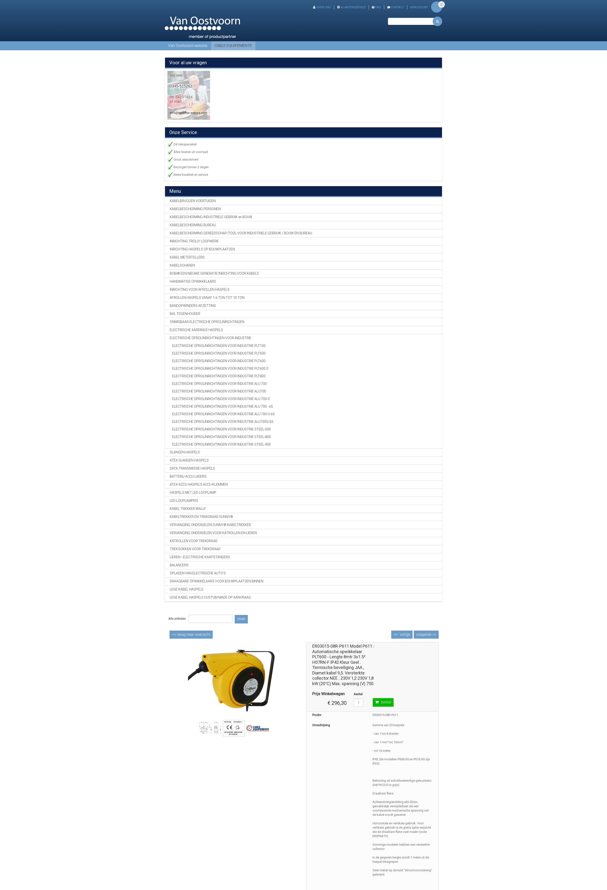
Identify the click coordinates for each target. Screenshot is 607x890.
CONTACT (397, 7)
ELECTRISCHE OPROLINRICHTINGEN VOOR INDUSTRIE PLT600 (219, 361)
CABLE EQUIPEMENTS (233, 45)
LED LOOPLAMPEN (184, 501)
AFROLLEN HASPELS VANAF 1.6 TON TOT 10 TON (207, 298)
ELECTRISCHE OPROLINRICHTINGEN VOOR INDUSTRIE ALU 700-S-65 (223, 414)
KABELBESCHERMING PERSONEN (195, 209)
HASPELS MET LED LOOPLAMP (193, 492)
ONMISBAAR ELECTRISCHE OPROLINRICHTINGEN (207, 322)
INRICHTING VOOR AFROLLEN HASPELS (200, 289)
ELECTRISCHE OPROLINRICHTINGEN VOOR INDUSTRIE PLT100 (219, 346)
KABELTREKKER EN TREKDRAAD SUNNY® (201, 517)
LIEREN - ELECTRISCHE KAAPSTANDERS (200, 557)
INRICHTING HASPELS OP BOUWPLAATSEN (202, 249)
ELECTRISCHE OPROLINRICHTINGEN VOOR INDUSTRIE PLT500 (219, 353)
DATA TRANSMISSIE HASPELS (192, 468)
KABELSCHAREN (182, 265)
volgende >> (426, 634)
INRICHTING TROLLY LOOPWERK (194, 241)
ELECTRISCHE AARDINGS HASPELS (196, 330)
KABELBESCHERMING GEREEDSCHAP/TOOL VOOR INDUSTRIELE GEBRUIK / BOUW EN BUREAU (241, 233)
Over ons (324, 7)
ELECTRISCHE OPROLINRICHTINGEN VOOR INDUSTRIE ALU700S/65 (222, 422)
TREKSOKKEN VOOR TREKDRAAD (195, 549)
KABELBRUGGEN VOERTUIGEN (193, 201)
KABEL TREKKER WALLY (188, 509)
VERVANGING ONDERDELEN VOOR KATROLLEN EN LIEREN (213, 533)
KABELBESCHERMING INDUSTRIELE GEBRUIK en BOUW (211, 217)
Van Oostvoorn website (187, 45)
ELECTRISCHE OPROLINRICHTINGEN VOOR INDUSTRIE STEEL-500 (221, 429)
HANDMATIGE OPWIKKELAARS (193, 281)
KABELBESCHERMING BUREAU (193, 225)
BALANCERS (179, 565)
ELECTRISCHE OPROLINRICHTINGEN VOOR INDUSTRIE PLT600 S (220, 368)
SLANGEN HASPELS (185, 452)
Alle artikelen (177, 618)
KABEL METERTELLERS (187, 257)
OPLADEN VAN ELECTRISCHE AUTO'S (198, 573)
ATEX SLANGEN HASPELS (189, 460)
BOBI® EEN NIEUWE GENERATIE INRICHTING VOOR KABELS (214, 273)
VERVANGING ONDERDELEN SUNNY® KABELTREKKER (210, 525)
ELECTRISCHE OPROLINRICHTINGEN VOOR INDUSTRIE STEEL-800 (221, 437)
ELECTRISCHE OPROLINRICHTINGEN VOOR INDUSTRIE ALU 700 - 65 (222, 406)
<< (191, 634)
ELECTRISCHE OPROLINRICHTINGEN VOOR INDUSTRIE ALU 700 (219, 384)
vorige (405, 634)
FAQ (378, 7)
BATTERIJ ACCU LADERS (188, 476)
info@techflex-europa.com (188, 113)
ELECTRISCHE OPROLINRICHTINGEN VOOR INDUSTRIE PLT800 (219, 376)
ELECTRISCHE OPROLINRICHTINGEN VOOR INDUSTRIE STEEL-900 (221, 444)
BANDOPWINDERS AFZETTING (193, 306)
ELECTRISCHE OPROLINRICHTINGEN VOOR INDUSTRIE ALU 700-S (221, 399)
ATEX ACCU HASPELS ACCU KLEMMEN (199, 484)
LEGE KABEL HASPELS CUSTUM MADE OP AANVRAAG (210, 597)
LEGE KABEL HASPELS (186, 589)
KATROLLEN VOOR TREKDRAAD (193, 541)
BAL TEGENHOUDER (185, 314)
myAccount (419, 7)
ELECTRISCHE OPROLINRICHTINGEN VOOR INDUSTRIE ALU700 (219, 391)
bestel (386, 702)
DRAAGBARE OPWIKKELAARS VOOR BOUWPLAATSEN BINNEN (216, 581)
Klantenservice (353, 7)
